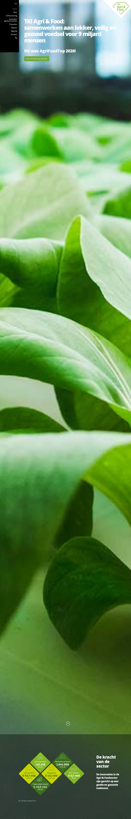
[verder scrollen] (68, 723)
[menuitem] (9, 3)
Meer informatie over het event (36, 59)
